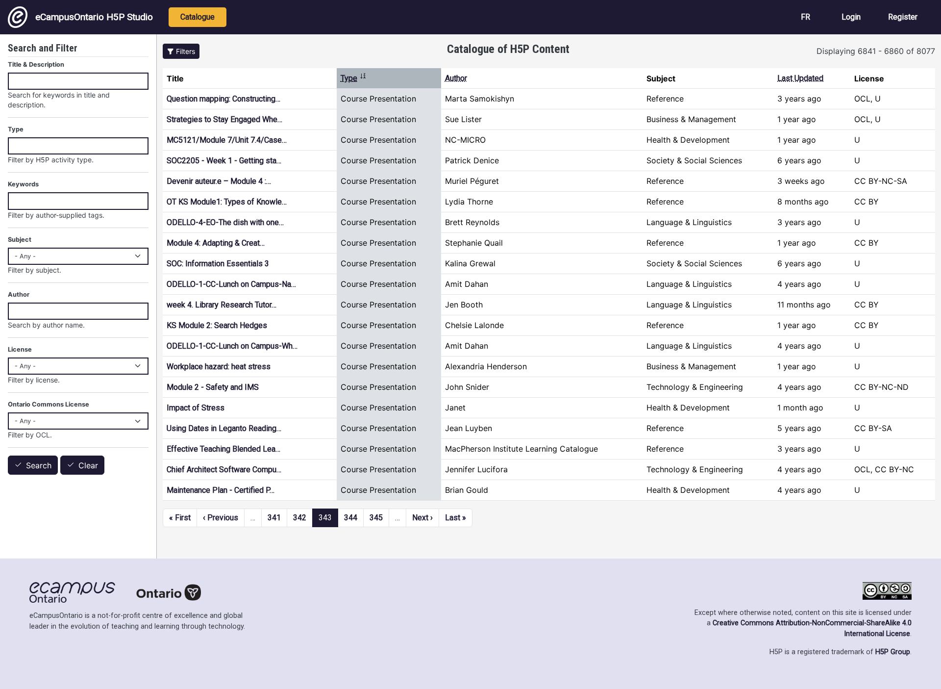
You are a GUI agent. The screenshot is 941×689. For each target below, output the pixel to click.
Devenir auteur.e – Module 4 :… (219, 181)
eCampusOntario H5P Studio (94, 17)
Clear (88, 465)
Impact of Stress (195, 407)
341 (274, 517)
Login (851, 17)
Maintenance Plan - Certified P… (220, 490)
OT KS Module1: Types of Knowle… (227, 201)
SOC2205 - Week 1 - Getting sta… (224, 160)
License (20, 349)
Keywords (23, 184)
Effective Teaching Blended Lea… (223, 449)
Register (902, 17)
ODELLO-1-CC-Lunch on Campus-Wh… (232, 346)
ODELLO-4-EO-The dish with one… (225, 222)
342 (299, 517)
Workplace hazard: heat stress (219, 366)
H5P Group (892, 652)
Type (354, 78)
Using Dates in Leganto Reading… (224, 428)
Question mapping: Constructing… (223, 98)
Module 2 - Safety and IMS (213, 387)
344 (350, 517)
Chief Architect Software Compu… (224, 469)
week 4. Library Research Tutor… (221, 304)
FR (805, 17)
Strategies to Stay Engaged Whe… (224, 119)
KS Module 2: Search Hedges (217, 325)
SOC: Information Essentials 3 (218, 263)
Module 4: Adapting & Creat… (216, 243)
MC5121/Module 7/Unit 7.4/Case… (227, 140)
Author (456, 78)
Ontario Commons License (48, 404)
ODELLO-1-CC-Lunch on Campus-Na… (231, 284)
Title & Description (36, 64)
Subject (19, 239)
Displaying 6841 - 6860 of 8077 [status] (876, 51)
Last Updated (800, 78)
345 (376, 517)
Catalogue (197, 17)
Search (38, 465)
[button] (181, 51)
